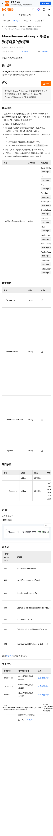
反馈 (30, 719)
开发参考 (17, 20)
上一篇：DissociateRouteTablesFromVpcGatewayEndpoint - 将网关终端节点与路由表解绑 (22, 707)
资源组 (39, 26)
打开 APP (45, 3)
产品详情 (25, 51)
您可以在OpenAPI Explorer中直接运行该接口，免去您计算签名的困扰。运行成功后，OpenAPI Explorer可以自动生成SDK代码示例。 (26, 94)
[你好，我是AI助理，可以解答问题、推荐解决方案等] (38, 9)
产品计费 (27, 20)
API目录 (31, 26)
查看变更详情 (43, 677)
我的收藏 (44, 51)
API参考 (23, 26)
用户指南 (6, 20)
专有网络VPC (12, 26)
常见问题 (38, 20)
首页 (3, 26)
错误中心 (9, 656)
